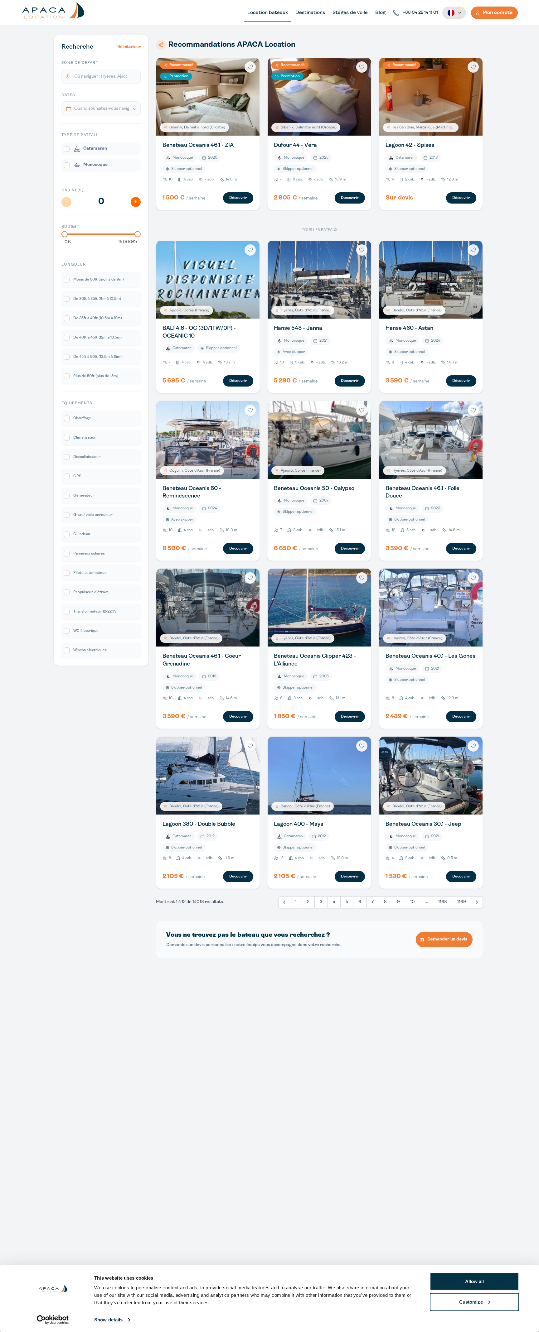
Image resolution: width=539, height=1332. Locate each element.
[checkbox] (101, 148)
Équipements (76, 403)
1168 (442, 902)
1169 (461, 902)
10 (412, 902)
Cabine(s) (72, 190)
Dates (68, 95)
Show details (108, 1319)
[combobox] (101, 108)
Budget (70, 227)
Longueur (73, 265)
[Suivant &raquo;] (477, 902)
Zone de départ (79, 63)
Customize (471, 1301)
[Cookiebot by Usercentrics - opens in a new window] (53, 1320)
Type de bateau (79, 135)
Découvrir (238, 198)
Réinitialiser (129, 47)
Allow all (474, 1281)
